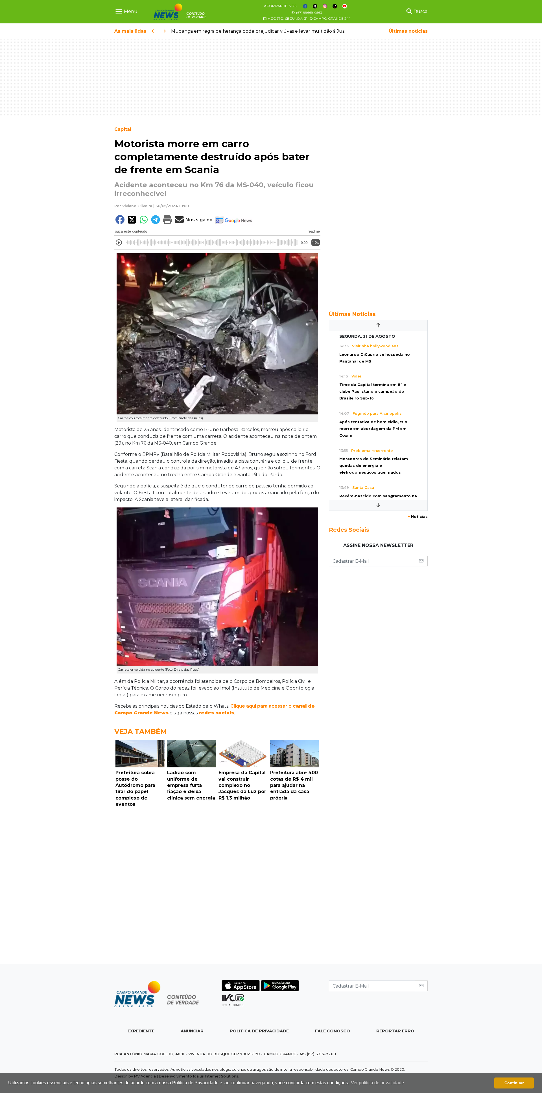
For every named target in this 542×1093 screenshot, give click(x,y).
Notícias (418, 517)
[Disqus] (217, 887)
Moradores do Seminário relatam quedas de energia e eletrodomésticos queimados (373, 465)
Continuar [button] (514, 1083)
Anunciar (192, 1031)
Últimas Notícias (352, 314)
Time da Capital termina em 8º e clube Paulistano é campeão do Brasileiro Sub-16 (372, 391)
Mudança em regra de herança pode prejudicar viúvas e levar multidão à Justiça (262, 31)
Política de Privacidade (259, 1031)
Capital (122, 129)
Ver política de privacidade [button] (377, 1082)
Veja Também (140, 731)
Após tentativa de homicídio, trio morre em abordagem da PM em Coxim (373, 429)
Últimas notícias (408, 31)
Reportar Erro (395, 1031)
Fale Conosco (332, 1031)
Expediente (141, 1031)
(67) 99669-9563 (308, 12)
